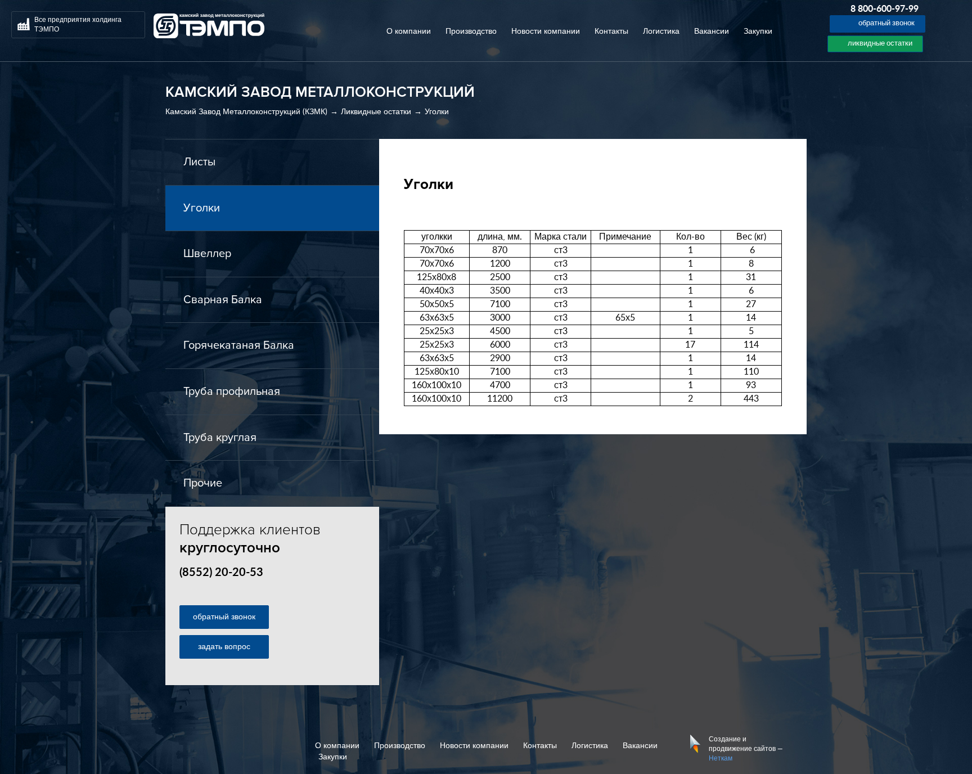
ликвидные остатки (880, 43)
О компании (408, 31)
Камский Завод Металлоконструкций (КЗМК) (246, 112)
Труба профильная (231, 391)
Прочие (202, 483)
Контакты (611, 31)
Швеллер (207, 253)
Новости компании (545, 31)
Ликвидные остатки (376, 112)
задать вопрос (224, 647)
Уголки (437, 112)
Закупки (758, 31)
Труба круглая (219, 437)
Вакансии (711, 31)
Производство (471, 31)
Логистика (661, 31)
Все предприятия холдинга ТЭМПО (78, 24)
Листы (199, 162)
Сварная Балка (222, 300)
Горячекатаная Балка (238, 345)
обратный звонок (224, 617)
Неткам (720, 758)
